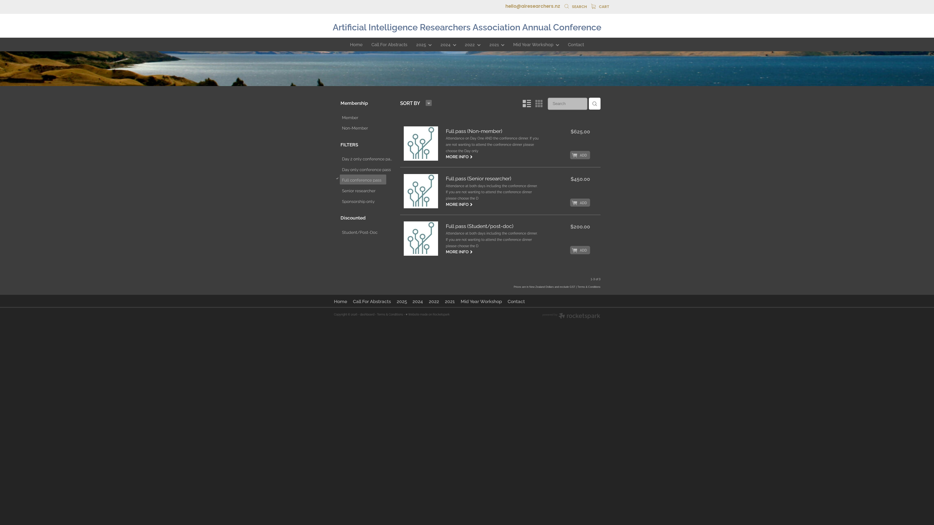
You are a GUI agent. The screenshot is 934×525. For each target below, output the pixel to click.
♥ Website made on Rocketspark (427, 314)
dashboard (367, 314)
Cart (603, 7)
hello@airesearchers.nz (532, 6)
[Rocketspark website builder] (571, 316)
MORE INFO (459, 156)
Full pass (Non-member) (474, 131)
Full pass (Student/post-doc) (479, 226)
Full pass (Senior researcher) (478, 178)
